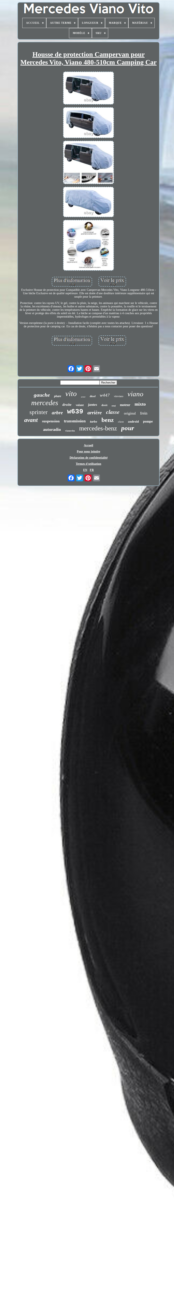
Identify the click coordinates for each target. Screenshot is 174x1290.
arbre (57, 412)
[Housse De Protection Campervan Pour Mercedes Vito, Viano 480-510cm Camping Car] (88, 88)
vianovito (70, 430)
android (133, 421)
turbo (93, 421)
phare (57, 396)
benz (107, 419)
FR (92, 470)
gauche (42, 395)
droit (104, 405)
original (130, 413)
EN (85, 470)
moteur (125, 405)
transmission (75, 421)
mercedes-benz (98, 428)
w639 (75, 412)
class (121, 421)
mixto (140, 404)
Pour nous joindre (88, 451)
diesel (92, 396)
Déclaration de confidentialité (89, 457)
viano (135, 394)
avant (31, 420)
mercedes (44, 403)
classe (113, 412)
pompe (148, 421)
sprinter (38, 412)
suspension (51, 421)
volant (80, 405)
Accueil (88, 445)
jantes (92, 405)
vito (71, 393)
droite (67, 405)
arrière (94, 412)
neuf (114, 406)
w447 (105, 395)
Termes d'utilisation (88, 463)
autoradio (52, 429)
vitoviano (118, 396)
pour (127, 428)
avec (83, 396)
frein (143, 413)
